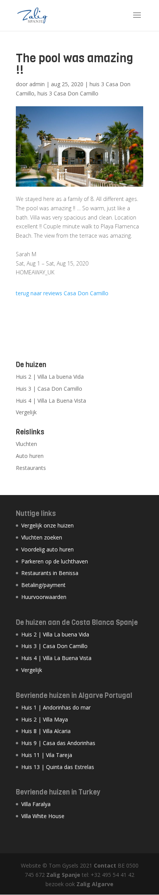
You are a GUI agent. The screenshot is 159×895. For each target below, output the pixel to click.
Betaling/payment (43, 585)
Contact (105, 865)
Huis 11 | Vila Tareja (46, 755)
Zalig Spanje (63, 874)
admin (37, 84)
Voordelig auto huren (47, 549)
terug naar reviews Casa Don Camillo (62, 293)
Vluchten (26, 444)
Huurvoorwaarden (43, 597)
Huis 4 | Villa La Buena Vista (51, 400)
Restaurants (31, 467)
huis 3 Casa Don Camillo (67, 93)
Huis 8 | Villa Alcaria (46, 731)
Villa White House (42, 816)
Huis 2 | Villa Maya (44, 719)
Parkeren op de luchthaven (54, 561)
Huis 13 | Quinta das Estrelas (57, 767)
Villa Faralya (36, 804)
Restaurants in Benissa (49, 573)
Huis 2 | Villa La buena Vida (50, 376)
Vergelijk (26, 412)
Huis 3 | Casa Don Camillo (49, 388)
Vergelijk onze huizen (47, 525)
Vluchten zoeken (41, 537)
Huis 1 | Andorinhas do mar (56, 707)
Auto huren (30, 455)
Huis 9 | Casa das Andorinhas (58, 743)
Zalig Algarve (94, 884)
